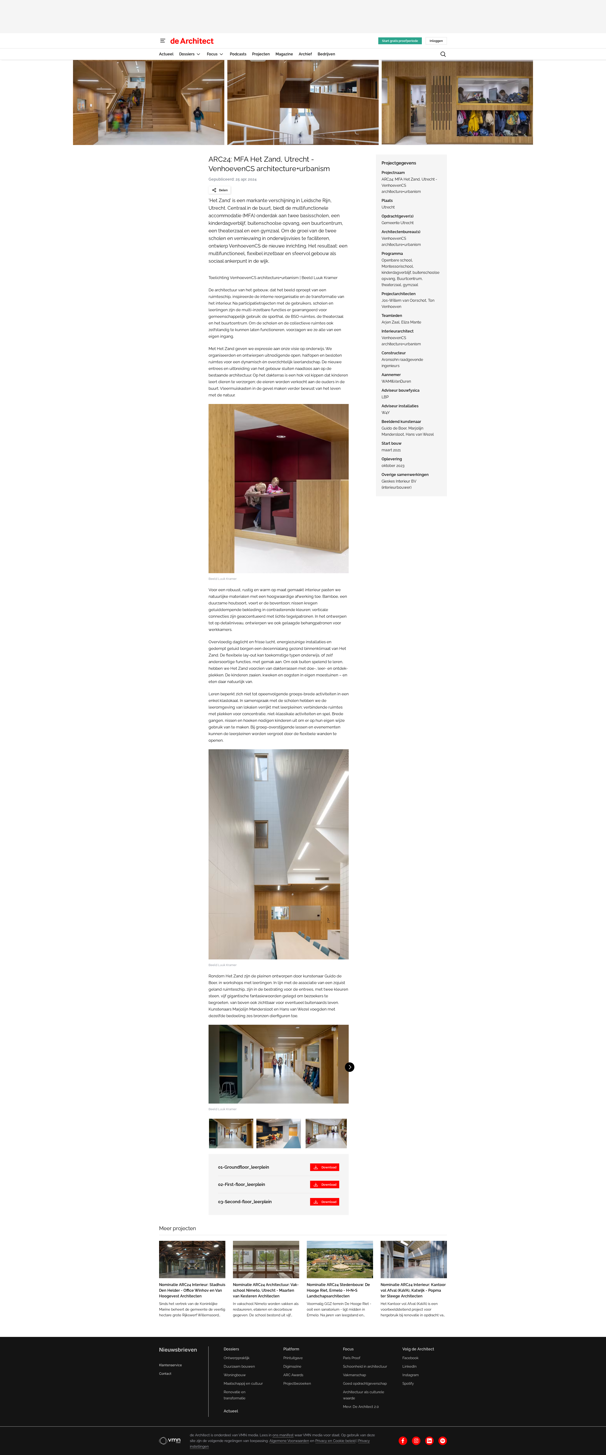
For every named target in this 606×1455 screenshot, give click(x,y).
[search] (443, 54)
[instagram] (416, 1441)
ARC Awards (293, 1375)
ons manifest (283, 1435)
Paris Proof (351, 1358)
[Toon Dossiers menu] (198, 54)
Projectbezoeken (297, 1383)
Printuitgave (293, 1358)
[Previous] (15, 102)
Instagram (410, 1375)
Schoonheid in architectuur (365, 1366)
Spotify (408, 1383)
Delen (223, 190)
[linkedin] (429, 1441)
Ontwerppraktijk (237, 1358)
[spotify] (442, 1441)
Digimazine (292, 1366)
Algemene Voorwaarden (289, 1441)
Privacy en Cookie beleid (335, 1441)
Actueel (231, 1411)
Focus (348, 1349)
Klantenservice (170, 1365)
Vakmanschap (354, 1375)
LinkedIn (409, 1366)
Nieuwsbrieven (178, 1350)
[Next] (591, 102)
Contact (165, 1373)
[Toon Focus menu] (221, 54)
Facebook (410, 1358)
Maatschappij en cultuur (243, 1383)
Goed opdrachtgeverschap (365, 1383)
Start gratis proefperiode (400, 41)
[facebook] (403, 1441)
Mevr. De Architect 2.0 (361, 1407)
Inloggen (436, 41)
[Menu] (163, 40)
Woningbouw (235, 1375)
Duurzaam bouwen (239, 1366)
